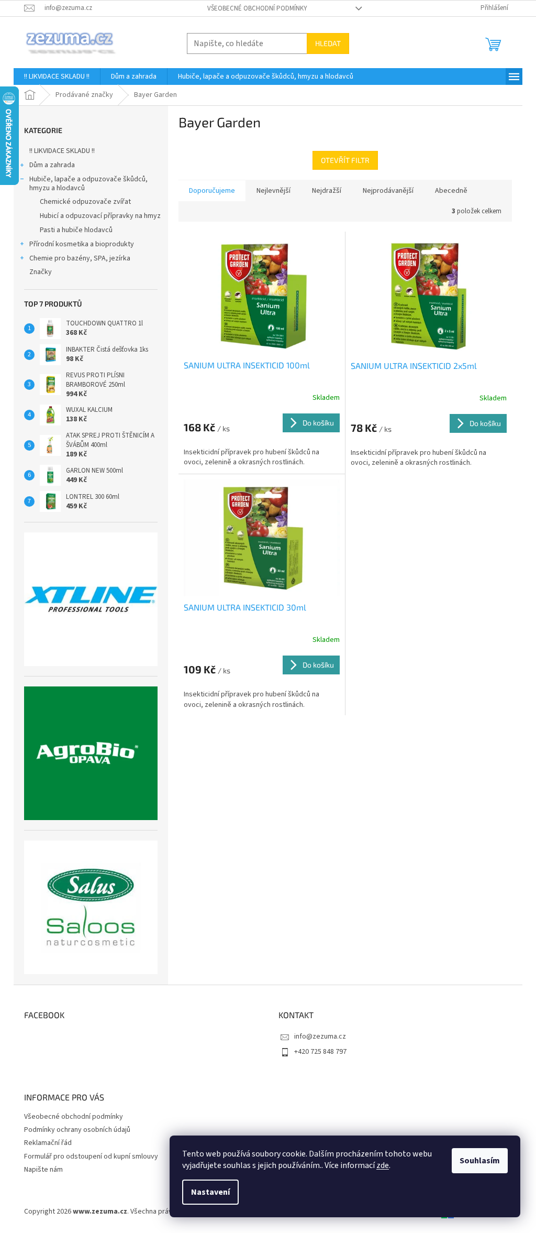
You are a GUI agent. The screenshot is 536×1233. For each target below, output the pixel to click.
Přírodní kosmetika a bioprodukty (81, 244)
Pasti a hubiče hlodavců (76, 230)
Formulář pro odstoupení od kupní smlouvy (91, 1156)
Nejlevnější (273, 191)
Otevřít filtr (345, 160)
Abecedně (451, 191)
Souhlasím (480, 1160)
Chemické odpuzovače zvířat (85, 202)
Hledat (328, 43)
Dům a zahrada (52, 165)
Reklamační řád (48, 1143)
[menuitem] (57, 76)
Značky (40, 272)
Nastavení (210, 1192)
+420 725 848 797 (320, 1051)
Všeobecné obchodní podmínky (257, 8)
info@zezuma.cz (320, 1036)
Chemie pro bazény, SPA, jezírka (79, 258)
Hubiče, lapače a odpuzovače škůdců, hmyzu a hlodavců (88, 183)
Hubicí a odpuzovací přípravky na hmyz (100, 216)
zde (382, 1165)
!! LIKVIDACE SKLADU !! (62, 151)
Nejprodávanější (388, 191)
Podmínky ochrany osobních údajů (77, 1130)
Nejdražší (326, 191)
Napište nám (43, 1169)
